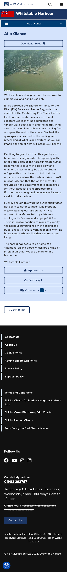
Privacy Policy (13, 368)
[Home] (19, 4)
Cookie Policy (13, 352)
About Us (11, 344)
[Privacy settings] (6, 565)
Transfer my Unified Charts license (26, 428)
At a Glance (34, 23)
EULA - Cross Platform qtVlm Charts (28, 412)
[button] (49, 4)
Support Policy (14, 376)
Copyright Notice (50, 553)
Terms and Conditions (19, 392)
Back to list (20, 309)
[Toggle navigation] (60, 4)
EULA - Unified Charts (19, 420)
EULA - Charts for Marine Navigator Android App (33, 402)
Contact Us (12, 336)
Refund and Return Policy (21, 360)
